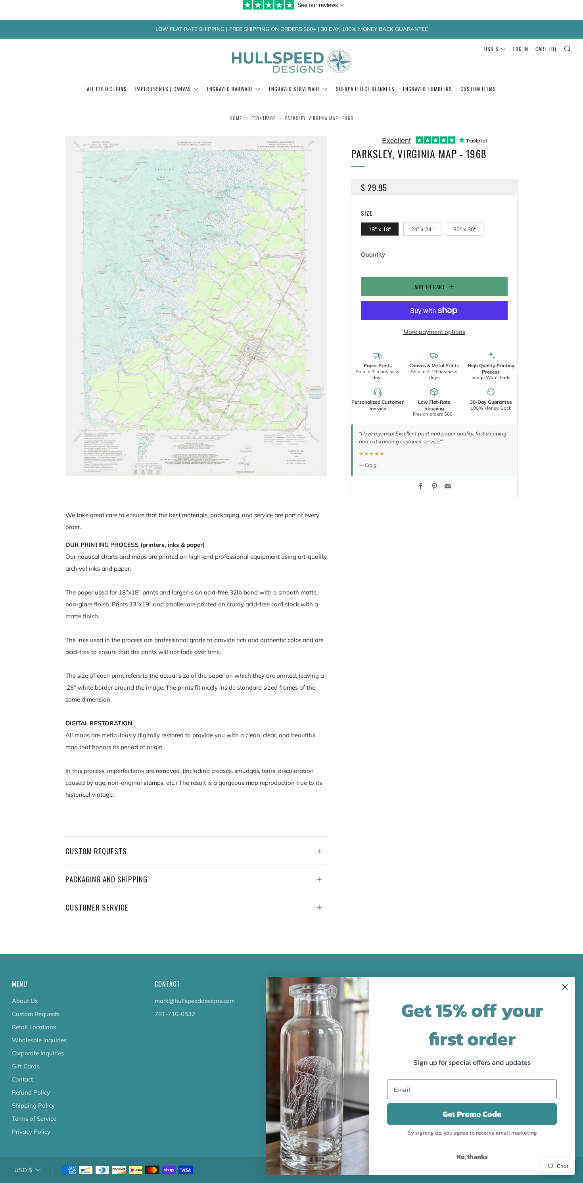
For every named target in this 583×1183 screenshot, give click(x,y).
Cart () (545, 49)
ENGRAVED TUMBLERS (427, 89)
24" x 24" (422, 229)
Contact (22, 1079)
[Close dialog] (565, 987)
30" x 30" (464, 229)
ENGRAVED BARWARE (230, 89)
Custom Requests (35, 1014)
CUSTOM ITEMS (478, 89)
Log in (520, 49)
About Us (25, 1001)
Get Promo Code (472, 1114)
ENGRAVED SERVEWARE (294, 89)
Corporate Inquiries (38, 1053)
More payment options (434, 332)
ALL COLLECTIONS (107, 89)
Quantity (373, 254)
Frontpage (263, 118)
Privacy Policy (31, 1131)
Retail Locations (34, 1027)
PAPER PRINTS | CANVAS (163, 89)
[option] (196, 306)
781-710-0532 (175, 1014)
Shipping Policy (33, 1105)
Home (236, 118)
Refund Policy (31, 1092)
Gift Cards (25, 1066)
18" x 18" (379, 229)
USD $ (491, 49)
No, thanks (472, 1156)
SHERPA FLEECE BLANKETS (365, 89)
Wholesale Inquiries (39, 1040)
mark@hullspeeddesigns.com (195, 1001)
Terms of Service (34, 1118)
